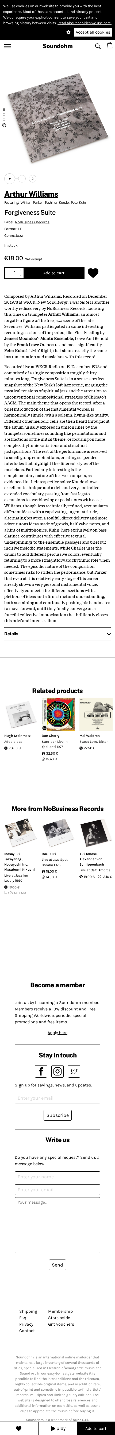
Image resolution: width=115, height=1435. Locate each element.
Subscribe (58, 1115)
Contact (27, 1330)
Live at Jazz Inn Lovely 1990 (16, 878)
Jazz (19, 235)
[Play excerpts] (9, 178)
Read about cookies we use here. (84, 23)
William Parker (32, 202)
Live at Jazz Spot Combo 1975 (55, 862)
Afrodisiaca (13, 742)
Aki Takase (88, 854)
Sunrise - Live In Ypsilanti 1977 (55, 744)
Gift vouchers (61, 1324)
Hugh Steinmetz (17, 736)
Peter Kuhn (79, 202)
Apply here (57, 1032)
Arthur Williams (31, 193)
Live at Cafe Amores (94, 870)
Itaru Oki (49, 854)
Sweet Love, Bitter (93, 742)
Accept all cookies (93, 32)
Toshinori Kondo (56, 202)
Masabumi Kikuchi (19, 869)
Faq (22, 1317)
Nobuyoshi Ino (15, 864)
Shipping (28, 1311)
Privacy (26, 1324)
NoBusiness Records (32, 222)
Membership (60, 1311)
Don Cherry (50, 736)
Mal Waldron (89, 736)
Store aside (59, 1317)
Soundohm (58, 45)
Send (57, 1265)
